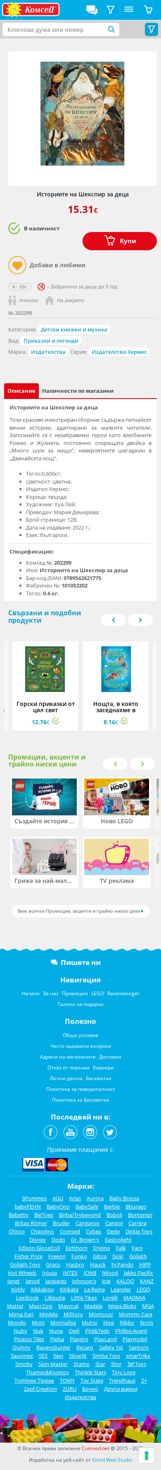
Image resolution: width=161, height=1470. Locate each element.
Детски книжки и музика (74, 329)
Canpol (114, 1223)
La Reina (94, 1289)
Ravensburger (123, 993)
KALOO (125, 1281)
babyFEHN (27, 1206)
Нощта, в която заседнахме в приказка (115, 710)
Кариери (103, 1067)
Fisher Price (28, 1256)
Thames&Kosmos (47, 1372)
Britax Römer (31, 1223)
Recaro (84, 1347)
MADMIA (134, 1297)
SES (43, 1355)
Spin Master (53, 1364)
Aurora (95, 1198)
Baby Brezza (124, 1198)
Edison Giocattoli (39, 1248)
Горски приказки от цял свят (46, 707)
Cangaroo (87, 1223)
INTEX (70, 1273)
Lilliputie (55, 1297)
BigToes (43, 1215)
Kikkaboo (42, 1289)
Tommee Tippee (34, 1380)
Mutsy (89, 1322)
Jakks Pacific (138, 1273)
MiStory (73, 1314)
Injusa (49, 1273)
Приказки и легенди (51, 340)
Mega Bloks (122, 1306)
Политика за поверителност (80, 1089)
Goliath (138, 1256)
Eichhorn (77, 1248)
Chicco (17, 1231)
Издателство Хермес (119, 351)
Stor (116, 1364)
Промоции (75, 993)
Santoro (139, 1347)
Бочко (90, 1389)
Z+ (144, 1380)
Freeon (57, 1256)
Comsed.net (95, 1448)
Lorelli (110, 1297)
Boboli (114, 1215)
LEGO (97, 993)
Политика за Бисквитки (80, 1099)
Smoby (24, 1364)
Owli (74, 1331)
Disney (37, 1239)
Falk (121, 1248)
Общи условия (80, 1035)
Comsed (70, 1231)
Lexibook (27, 1297)
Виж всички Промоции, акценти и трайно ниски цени (79, 911)
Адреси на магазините (68, 1056)
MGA (148, 1306)
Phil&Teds (97, 1331)
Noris (146, 1322)
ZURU (69, 1389)
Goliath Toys (25, 1264)
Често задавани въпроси (80, 1045)
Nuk (38, 1331)
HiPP (145, 1264)
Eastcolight (118, 1239)
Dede (113, 1231)
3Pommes (34, 1198)
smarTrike (138, 1355)
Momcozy (101, 1314)
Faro (137, 1248)
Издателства (48, 351)
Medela (93, 1306)
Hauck (98, 1264)
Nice (108, 1322)
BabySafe (87, 1206)
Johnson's (84, 1281)
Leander (121, 1289)
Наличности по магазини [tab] (78, 390)
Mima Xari (21, 1314)
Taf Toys (136, 1364)
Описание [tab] (21, 390)
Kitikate (69, 1289)
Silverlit (78, 1355)
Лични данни (66, 1078)
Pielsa (57, 1339)
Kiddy (18, 1289)
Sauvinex (22, 1355)
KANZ (147, 1281)
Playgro (79, 1339)
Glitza (100, 1256)
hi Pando (122, 1264)
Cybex (93, 1231)
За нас (51, 993)
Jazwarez (55, 1281)
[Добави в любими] (17, 265)
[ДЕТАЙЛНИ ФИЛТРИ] (110, 10)
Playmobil (135, 1339)
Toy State (91, 1380)
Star (100, 1364)
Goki (117, 1256)
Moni (38, 1322)
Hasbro (75, 1264)
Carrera (137, 1223)
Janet (13, 1281)
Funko (79, 1256)
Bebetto (18, 1215)
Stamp (81, 1364)
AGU (57, 1198)
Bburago (136, 1206)
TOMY (67, 1380)
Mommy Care (135, 1314)
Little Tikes (84, 1297)
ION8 (89, 1273)
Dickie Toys (138, 1231)
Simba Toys (106, 1355)
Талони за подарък (80, 1004)
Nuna (56, 1331)
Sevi (58, 1355)
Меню (128, 10)
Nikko (127, 1322)
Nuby (20, 1331)
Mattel (15, 1306)
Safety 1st (111, 1347)
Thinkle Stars (90, 1372)
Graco (53, 1264)
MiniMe (48, 1314)
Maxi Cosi (40, 1306)
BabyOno (58, 1206)
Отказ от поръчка (68, 1067)
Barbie (112, 1206)
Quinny (21, 1347)
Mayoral (68, 1306)
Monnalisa (63, 1322)
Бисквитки (98, 1078)
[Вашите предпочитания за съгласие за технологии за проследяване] (146, 1455)
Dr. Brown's (85, 1239)
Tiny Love (123, 1372)
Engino (101, 1248)
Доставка (110, 1056)
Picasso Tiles (29, 1339)
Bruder (61, 1223)
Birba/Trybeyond (80, 1215)
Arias (75, 1198)
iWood (110, 1273)
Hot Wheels (22, 1273)
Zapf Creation (40, 1389)
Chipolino (42, 1231)
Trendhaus (122, 1380)
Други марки (120, 1389)
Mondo (17, 1322)
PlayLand (105, 1339)
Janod (33, 1281)
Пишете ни (81, 962)
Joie (106, 1281)
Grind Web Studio (112, 1459)
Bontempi (140, 1215)
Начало (30, 993)
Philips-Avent (131, 1331)
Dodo (58, 1239)
